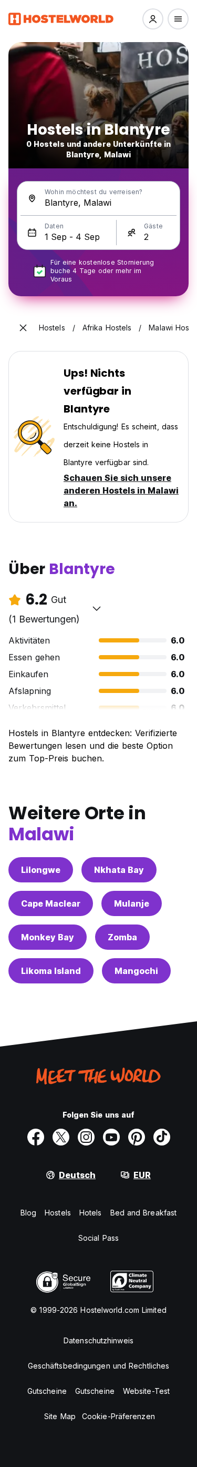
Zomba (122, 937)
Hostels (58, 1212)
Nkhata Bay (119, 870)
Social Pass (98, 1237)
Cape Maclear (50, 903)
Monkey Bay (47, 937)
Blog (28, 1212)
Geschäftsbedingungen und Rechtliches (99, 1365)
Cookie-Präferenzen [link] (118, 1416)
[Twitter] (61, 1137)
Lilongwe (40, 870)
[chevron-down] (96, 608)
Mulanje (131, 903)
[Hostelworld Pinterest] (136, 1137)
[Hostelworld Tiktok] (161, 1137)
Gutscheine (47, 1390)
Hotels (90, 1212)
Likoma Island (51, 971)
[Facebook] (35, 1137)
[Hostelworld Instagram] (86, 1137)
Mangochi (136, 971)
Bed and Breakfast (143, 1212)
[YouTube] (111, 1137)
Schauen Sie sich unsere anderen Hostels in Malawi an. (121, 490)
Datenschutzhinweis (98, 1340)
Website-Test (146, 1390)
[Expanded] (23, 327)
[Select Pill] (152, 18)
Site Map (60, 1416)
